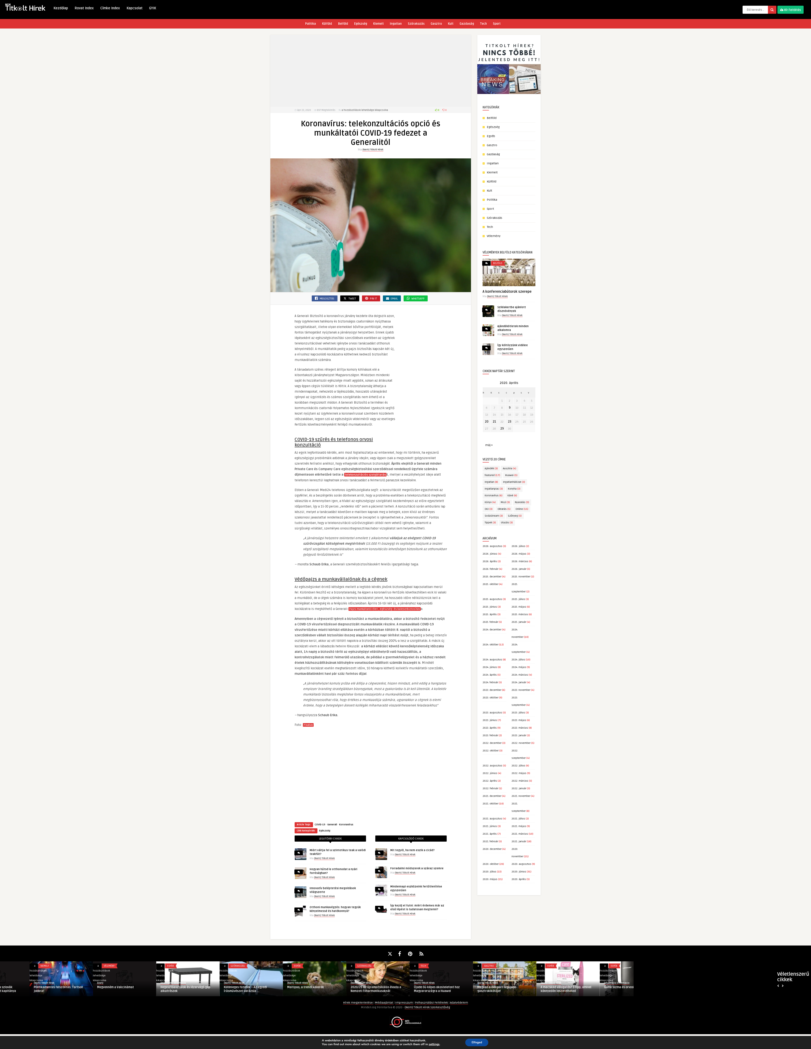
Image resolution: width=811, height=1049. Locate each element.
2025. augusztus (492, 599)
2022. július (518, 765)
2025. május (519, 606)
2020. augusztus (521, 864)
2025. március (520, 614)
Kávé (512, 495)
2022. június (490, 773)
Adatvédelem (459, 1002)
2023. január (519, 735)
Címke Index (110, 8)
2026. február (490, 569)
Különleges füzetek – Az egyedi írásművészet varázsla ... (215, 989)
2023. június (490, 720)
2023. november (521, 690)
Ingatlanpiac (494, 488)
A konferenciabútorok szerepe (507, 292)
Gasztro (436, 24)
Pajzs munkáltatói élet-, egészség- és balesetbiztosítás (384, 609)
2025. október (490, 584)
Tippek (490, 522)
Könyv (490, 502)
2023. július (518, 712)
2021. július (518, 818)
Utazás (507, 522)
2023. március (520, 727)
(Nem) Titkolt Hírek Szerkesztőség (427, 1007)
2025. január (519, 622)
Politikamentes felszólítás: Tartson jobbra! (28, 989)
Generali (332, 824)
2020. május (490, 879)
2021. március (520, 833)
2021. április (490, 833)
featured (492, 475)
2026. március (520, 561)
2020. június (519, 871)
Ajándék (491, 468)
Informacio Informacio (143, 983)
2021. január (519, 841)
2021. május (519, 826)
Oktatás (504, 509)
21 (494, 421)
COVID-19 (320, 824)
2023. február (490, 735)
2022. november (521, 743)
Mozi (505, 502)
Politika (310, 24)
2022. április (490, 780)
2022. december (492, 743)
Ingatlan (396, 24)
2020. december (492, 849)
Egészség (360, 24)
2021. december (492, 796)
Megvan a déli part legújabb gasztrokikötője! (467, 989)
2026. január (519, 569)
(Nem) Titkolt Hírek (372, 149)
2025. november (521, 576)
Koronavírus (346, 824)
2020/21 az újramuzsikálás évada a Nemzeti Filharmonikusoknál (346, 989)
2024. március (520, 674)
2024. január (519, 682)
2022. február (490, 788)
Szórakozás (416, 24)
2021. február (490, 841)
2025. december (492, 576)
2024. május (519, 667)
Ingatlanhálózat (514, 482)
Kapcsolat (135, 8)
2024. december (492, 629)
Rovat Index (84, 8)
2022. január (519, 788)
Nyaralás (522, 502)
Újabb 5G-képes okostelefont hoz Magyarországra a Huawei (407, 989)
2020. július (489, 871)
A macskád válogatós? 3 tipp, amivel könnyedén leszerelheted (536, 989)
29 (502, 428)
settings (434, 1044)
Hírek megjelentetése (358, 1002)
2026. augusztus (492, 546)
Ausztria (509, 468)
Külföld (327, 24)
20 (487, 421)
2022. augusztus (492, 765)
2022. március (520, 780)
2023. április (490, 727)
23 (509, 421)
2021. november (521, 796)
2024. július (518, 659)
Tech (483, 24)
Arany (71, 983)
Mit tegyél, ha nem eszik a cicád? (412, 850)
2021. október (490, 803)
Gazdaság (467, 24)
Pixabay (308, 725)
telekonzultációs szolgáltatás (365, 474)
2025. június (490, 606)
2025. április (490, 614)
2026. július (518, 546)
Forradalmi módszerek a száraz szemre (417, 868)
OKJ (489, 509)
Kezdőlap (60, 8)
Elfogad (477, 1042)
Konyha (514, 488)
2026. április (490, 561)
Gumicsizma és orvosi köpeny (594, 987)
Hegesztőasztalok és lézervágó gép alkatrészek (156, 989)
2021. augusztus (492, 818)
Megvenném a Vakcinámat (86, 987)
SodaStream (494, 515)
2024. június (490, 667)
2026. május (519, 553)
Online (522, 509)
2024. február (490, 682)
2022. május (519, 773)
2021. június (490, 826)
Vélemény (494, 236)
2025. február (490, 622)
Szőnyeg (515, 515)
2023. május (519, 720)
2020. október (491, 864)
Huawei (511, 475)
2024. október (490, 644)
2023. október (490, 697)
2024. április (490, 674)
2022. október (491, 750)
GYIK (152, 8)
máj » (489, 445)
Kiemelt (378, 24)
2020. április (519, 879)
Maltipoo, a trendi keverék (276, 987)
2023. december (492, 690)
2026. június (490, 553)
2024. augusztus (492, 659)
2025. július (518, 599)
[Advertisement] (371, 70)
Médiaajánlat (384, 1002)
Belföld (343, 24)
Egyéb (491, 136)
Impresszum (404, 1002)
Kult (450, 24)
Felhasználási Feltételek (432, 1002)
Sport (497, 24)
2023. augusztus (492, 712)
